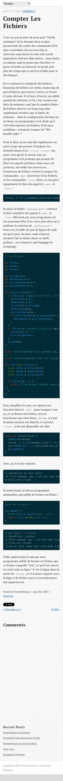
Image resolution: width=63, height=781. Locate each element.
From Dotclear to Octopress (16, 732)
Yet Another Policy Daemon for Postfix (21, 737)
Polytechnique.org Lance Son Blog (20, 743)
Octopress (8, 769)
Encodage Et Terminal (14, 754)
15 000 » (55, 609)
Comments (28, 11)
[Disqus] (31, 675)
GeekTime (8, 596)
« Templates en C (12, 609)
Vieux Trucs (9, 749)
